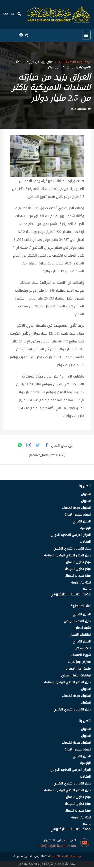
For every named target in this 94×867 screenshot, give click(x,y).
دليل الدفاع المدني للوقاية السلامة (67, 555)
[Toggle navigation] (86, 35)
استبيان (86, 494)
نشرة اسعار (83, 628)
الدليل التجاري (82, 521)
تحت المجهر (83, 648)
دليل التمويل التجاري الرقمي (72, 548)
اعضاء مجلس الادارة (77, 515)
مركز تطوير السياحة (78, 569)
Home (87, 589)
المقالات (85, 542)
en (12, 13)
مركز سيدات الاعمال (78, 576)
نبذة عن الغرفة (81, 582)
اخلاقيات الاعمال (80, 635)
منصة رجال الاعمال (78, 669)
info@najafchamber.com (57, 846)
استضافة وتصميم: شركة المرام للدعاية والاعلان (47, 864)
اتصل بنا (85, 485)
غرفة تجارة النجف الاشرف (73, 62)
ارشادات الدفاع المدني (76, 675)
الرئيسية (85, 528)
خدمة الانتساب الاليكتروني (70, 594)
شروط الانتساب (81, 655)
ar (6, 13)
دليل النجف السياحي (77, 621)
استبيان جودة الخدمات (76, 508)
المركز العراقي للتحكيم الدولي (70, 535)
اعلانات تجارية (81, 606)
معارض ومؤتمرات (79, 662)
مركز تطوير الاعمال (78, 562)
